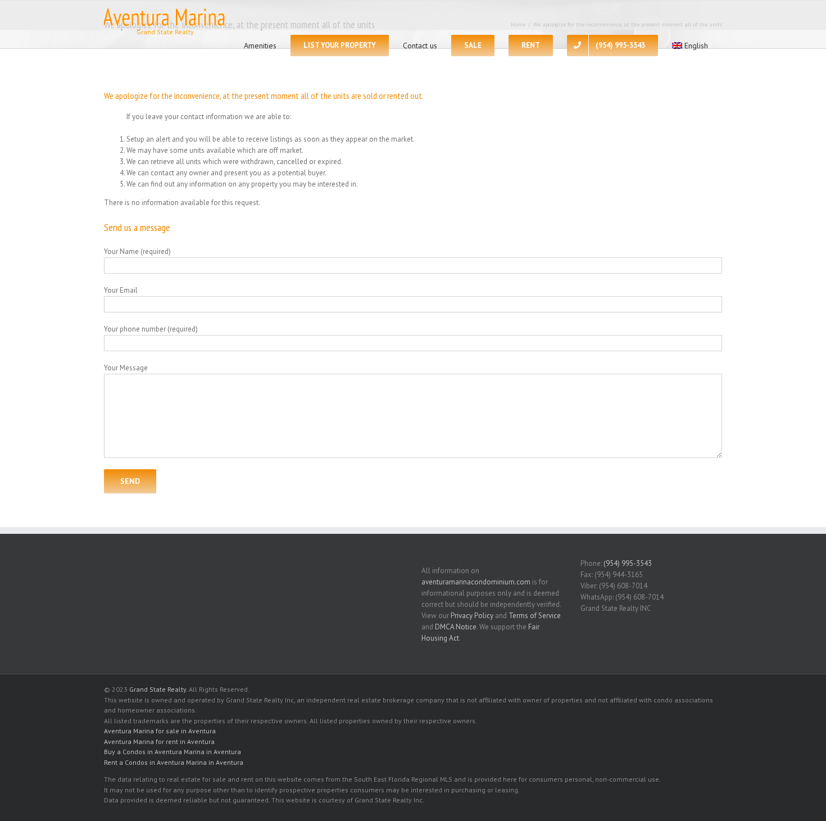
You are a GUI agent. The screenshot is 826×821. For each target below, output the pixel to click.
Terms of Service (535, 615)
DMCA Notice (455, 627)
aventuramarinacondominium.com (475, 582)
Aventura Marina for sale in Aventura (160, 731)
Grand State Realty (157, 689)
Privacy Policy (472, 615)
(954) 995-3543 (627, 563)
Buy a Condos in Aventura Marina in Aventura (172, 751)
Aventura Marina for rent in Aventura (159, 741)
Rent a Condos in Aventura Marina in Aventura (173, 762)
